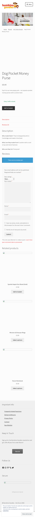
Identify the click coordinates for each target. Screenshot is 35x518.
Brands (10, 29)
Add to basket (8, 108)
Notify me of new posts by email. (16, 230)
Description (5, 119)
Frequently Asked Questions (12, 411)
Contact (6, 422)
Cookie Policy (6, 510)
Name (6, 206)
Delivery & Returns (10, 415)
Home (5, 29)
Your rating (8, 177)
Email (6, 214)
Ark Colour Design (18, 29)
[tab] (17, 119)
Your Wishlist (8, 425)
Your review (8, 181)
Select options (17, 340)
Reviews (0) (5, 125)
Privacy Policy (8, 418)
